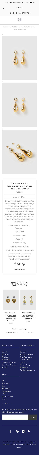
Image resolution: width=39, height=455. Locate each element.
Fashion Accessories (27, 370)
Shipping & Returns (26, 354)
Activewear (24, 367)
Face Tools (6, 388)
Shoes (4, 399)
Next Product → (29, 332)
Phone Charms (7, 396)
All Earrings (14, 27)
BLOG (4, 367)
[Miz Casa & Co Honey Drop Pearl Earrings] (28, 309)
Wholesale (5, 360)
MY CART (25, 13)
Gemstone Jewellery (9, 365)
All (3, 381)
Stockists (5, 357)
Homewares (6, 391)
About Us (5, 354)
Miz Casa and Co (22, 442)
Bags (4, 386)
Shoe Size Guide (26, 357)
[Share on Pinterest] (23, 265)
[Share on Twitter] (18, 265)
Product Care (24, 360)
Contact (22, 352)
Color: (15, 197)
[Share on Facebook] (15, 265)
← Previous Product (11, 332)
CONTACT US (19, 269)
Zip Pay (22, 362)
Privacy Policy (25, 365)
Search (4, 352)
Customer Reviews (9, 362)
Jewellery (5, 383)
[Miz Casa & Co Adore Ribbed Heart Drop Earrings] (11, 309)
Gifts (3, 394)
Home (5, 27)
